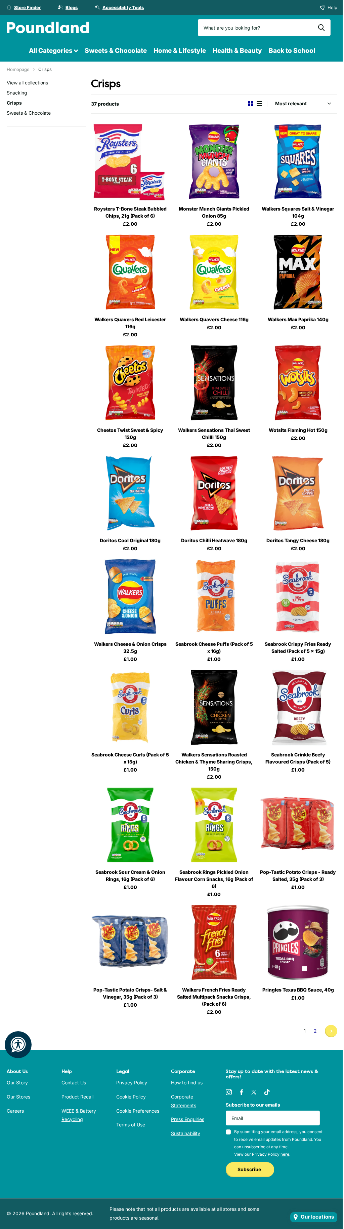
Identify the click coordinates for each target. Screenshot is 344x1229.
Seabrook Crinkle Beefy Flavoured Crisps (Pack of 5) (298, 758)
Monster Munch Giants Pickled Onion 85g (214, 212)
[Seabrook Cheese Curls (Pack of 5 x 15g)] (130, 707)
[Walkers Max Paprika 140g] (298, 272)
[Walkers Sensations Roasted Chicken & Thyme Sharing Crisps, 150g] (214, 707)
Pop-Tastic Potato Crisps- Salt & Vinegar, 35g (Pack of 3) (130, 993)
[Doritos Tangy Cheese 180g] (298, 493)
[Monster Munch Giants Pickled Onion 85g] (214, 161)
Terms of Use (130, 1124)
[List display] (259, 103)
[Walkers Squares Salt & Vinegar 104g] (298, 161)
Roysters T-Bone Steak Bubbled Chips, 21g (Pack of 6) (130, 212)
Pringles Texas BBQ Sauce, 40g (298, 990)
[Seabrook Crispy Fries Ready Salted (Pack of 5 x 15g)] (298, 596)
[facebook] (241, 1092)
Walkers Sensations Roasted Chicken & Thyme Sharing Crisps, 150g (214, 762)
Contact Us (73, 1082)
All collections (53, 51)
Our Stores (18, 1097)
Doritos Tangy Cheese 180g (298, 540)
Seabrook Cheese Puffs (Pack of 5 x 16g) (214, 647)
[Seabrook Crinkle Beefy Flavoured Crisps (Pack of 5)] (298, 707)
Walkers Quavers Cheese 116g (214, 319)
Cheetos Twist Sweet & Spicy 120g (130, 433)
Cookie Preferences (137, 1111)
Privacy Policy (131, 1082)
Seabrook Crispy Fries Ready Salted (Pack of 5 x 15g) (298, 647)
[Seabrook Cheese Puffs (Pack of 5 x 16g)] (214, 596)
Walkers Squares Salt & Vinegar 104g (298, 212)
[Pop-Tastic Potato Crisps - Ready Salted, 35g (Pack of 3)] (298, 825)
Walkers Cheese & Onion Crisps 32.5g (130, 647)
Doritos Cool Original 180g (130, 540)
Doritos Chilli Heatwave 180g (214, 540)
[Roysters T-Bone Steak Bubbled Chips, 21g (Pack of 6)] (130, 161)
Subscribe (250, 1169)
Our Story (17, 1082)
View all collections (27, 82)
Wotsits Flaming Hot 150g (298, 430)
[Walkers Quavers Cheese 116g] (214, 272)
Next (331, 1031)
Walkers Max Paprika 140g (298, 319)
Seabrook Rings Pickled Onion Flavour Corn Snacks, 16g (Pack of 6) (214, 879)
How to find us (187, 1082)
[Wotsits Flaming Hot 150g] (298, 382)
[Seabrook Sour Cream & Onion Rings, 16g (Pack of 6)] (130, 825)
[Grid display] (250, 103)
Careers (15, 1111)
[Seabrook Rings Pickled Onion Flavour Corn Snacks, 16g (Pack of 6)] (214, 825)
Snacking (17, 93)
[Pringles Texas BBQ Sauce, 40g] (298, 942)
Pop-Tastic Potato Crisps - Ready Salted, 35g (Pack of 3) (298, 875)
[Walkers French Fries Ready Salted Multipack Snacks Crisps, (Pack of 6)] (214, 942)
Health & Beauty (237, 50)
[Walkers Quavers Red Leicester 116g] (130, 272)
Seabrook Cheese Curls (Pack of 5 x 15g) (130, 758)
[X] (253, 1092)
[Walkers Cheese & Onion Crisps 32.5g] (130, 596)
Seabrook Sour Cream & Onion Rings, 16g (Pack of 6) (130, 875)
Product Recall (77, 1097)
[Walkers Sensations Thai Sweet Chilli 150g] (214, 382)
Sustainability (185, 1133)
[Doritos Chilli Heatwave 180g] (214, 493)
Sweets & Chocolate (116, 50)
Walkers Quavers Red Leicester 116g (130, 322)
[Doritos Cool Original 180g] (130, 493)
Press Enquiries (187, 1119)
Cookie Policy (131, 1097)
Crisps (14, 103)
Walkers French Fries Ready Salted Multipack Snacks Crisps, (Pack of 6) (214, 997)
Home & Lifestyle (180, 50)
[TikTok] (267, 1092)
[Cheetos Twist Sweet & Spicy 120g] (130, 382)
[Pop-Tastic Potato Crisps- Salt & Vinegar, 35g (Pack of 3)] (130, 942)
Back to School (292, 50)
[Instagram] (229, 1092)
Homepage (18, 69)
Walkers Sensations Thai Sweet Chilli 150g (214, 433)
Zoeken (321, 27)
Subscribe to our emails (253, 1105)
